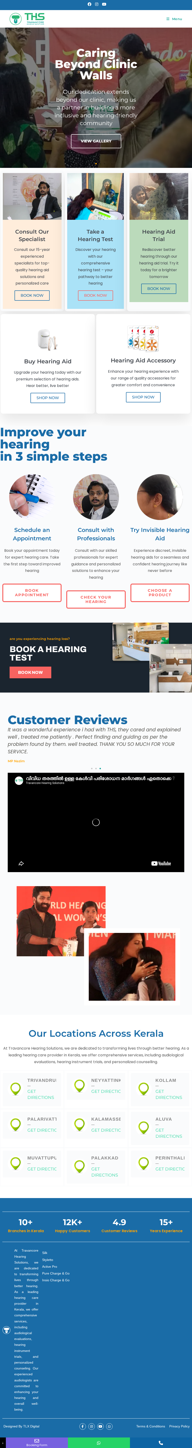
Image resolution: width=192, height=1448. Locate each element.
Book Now (32, 295)
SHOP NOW (48, 398)
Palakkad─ (104, 1161)
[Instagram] (91, 1426)
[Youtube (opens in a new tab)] (103, 4)
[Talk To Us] (161, 1442)
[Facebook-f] (82, 1426)
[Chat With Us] (99, 1442)
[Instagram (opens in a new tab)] (96, 4)
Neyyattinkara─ (112, 1083)
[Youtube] (100, 1426)
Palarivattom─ (46, 1122)
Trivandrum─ (43, 1083)
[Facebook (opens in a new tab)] (89, 4)
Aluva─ (163, 1122)
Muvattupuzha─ (47, 1161)
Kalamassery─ (110, 1122)
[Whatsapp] (109, 1426)
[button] (87, 163)
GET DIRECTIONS (40, 1094)
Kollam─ (165, 1083)
